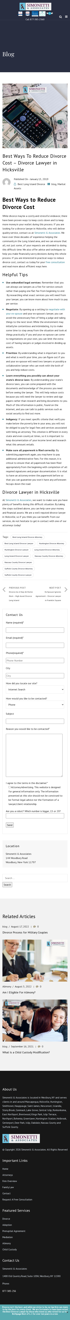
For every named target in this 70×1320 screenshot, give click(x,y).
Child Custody (9, 1249)
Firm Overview (9, 1181)
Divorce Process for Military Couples (25, 932)
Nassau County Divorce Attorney (49, 556)
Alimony (6, 986)
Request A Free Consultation (17, 1199)
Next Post (48, 593)
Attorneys (7, 1174)
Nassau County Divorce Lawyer (18, 562)
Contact (6, 1193)
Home (5, 1168)
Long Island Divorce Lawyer (17, 556)
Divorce (6, 1218)
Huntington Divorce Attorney (51, 543)
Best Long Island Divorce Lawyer (19, 543)
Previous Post (21, 593)
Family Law (8, 1187)
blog (53, 184)
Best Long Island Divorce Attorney (27, 537)
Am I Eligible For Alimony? (18, 992)
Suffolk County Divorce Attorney (19, 568)
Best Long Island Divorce (31, 184)
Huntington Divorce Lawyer (16, 549)
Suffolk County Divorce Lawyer (18, 575)
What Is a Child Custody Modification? (26, 1052)
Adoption (7, 1224)
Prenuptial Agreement (13, 1231)
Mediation (7, 1237)
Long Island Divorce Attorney (47, 549)
